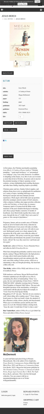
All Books (8, 19)
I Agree (37, 1)
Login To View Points (31, 394)
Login (13, 395)
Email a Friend (10, 130)
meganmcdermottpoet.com (11, 378)
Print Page (8, 156)
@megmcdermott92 (9, 380)
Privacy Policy (22, 4)
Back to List (8, 73)
